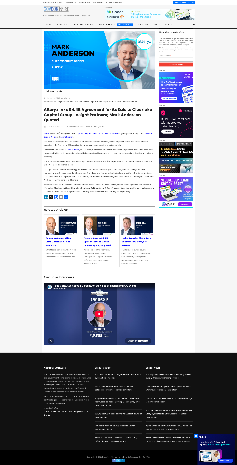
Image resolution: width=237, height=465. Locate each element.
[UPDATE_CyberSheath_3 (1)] (176, 157)
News (101, 126)
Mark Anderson (73, 150)
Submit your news (115, 2)
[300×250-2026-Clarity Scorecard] (176, 87)
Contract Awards (83, 24)
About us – (49, 411)
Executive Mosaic (49, 2)
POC (61, 2)
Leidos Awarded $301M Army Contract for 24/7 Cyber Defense (136, 242)
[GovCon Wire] (56, 9)
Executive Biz (71, 2)
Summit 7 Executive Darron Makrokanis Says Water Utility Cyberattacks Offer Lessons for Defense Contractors (169, 414)
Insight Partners (66, 137)
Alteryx (47, 133)
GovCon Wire (144, 457)
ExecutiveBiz (153, 367)
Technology (141, 24)
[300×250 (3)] (176, 122)
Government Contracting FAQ (68, 411)
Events (156, 24)
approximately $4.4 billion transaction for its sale (97, 133)
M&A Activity (125, 24)
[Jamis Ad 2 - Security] (176, 192)
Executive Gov (84, 2)
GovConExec (98, 2)
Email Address (165, 56)
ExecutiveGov (102, 367)
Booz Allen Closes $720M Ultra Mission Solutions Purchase (58, 242)
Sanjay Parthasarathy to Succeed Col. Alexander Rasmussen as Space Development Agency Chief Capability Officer (117, 402)
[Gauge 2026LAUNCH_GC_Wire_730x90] (150, 14)
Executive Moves (106, 24)
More (167, 24)
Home (48, 24)
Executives (61, 24)
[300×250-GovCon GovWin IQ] (215, 449)
